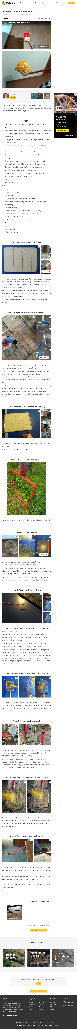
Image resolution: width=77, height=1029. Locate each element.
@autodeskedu (69, 1005)
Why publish (53, 1002)
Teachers (38, 3)
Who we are (53, 1012)
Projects (22, 3)
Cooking (41, 1002)
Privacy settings (56, 1023)
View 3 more (43, 357)
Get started (53, 1004)
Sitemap (52, 1009)
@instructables (69, 1002)
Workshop (32, 1004)
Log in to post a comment (38, 991)
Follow (13, 97)
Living (41, 1004)
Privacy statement (45, 1023)
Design (31, 1007)
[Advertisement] (65, 115)
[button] (50, 18)
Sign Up (71, 3)
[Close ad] (75, 94)
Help (51, 1007)
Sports (16, 15)
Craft (30, 1009)
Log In (64, 3)
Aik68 (5, 15)
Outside (10, 15)
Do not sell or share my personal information (30, 1025)
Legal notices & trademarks (52, 1025)
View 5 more (46, 271)
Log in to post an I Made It (38, 930)
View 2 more (43, 554)
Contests (30, 3)
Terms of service (34, 1023)
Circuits (31, 1002)
